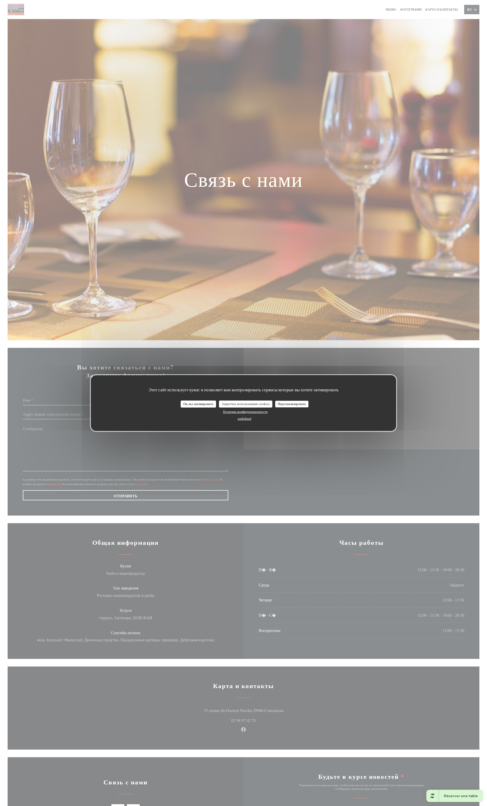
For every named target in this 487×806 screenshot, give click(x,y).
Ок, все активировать (198, 403)
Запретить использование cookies (246, 403)
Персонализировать (292, 403)
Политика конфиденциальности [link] (245, 411)
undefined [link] (244, 418)
